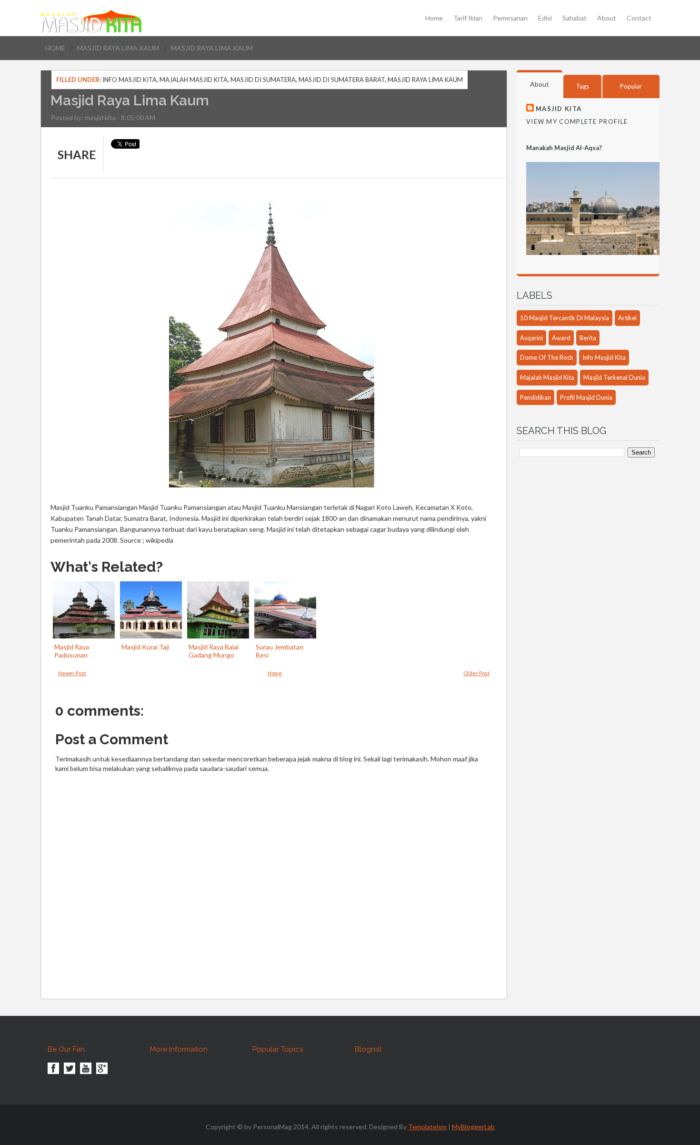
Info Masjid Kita (129, 79)
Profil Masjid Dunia (586, 397)
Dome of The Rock (546, 357)
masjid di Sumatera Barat (342, 79)
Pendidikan (535, 397)
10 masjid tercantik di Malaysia (564, 318)
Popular (631, 86)
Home (434, 18)
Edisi (545, 18)
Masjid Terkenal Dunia (614, 377)
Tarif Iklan (467, 18)
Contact (639, 18)
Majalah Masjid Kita (194, 79)
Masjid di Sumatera (263, 79)
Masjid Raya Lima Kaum (118, 48)
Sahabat (574, 18)
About (606, 18)
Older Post (476, 673)
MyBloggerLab (473, 1127)
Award (561, 338)
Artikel (627, 318)
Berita (588, 338)
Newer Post (72, 673)
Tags (582, 86)
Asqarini (531, 338)
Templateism (427, 1127)
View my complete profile (577, 121)
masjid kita (100, 117)
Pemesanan (510, 18)
